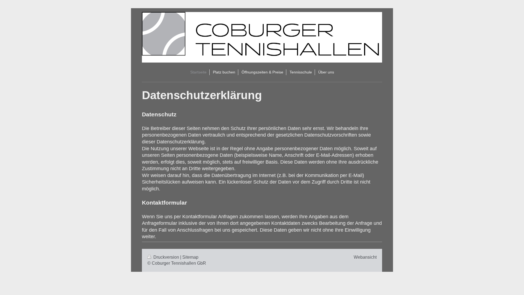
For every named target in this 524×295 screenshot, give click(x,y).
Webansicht (365, 257)
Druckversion (166, 257)
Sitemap (190, 257)
